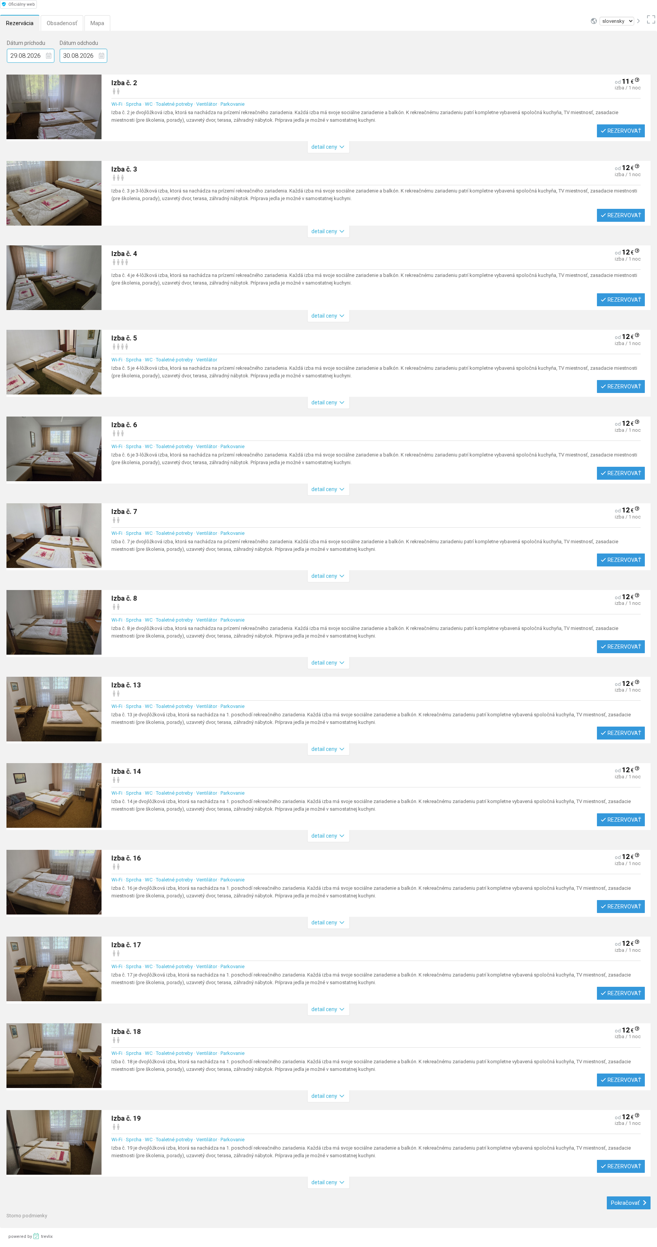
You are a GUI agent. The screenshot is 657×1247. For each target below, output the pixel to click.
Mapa (97, 23)
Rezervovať (624, 131)
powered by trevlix (30, 1236)
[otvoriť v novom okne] (649, 21)
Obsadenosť (62, 23)
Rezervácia (19, 23)
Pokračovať (626, 1202)
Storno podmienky (26, 1215)
